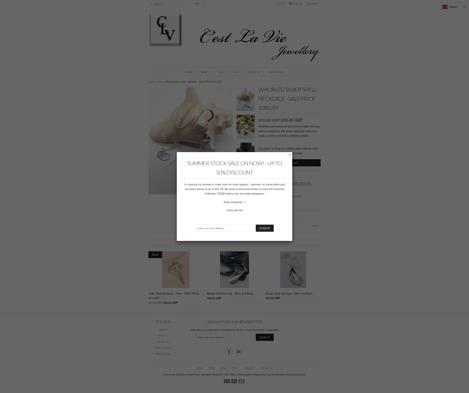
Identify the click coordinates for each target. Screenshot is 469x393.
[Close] (290, 154)
